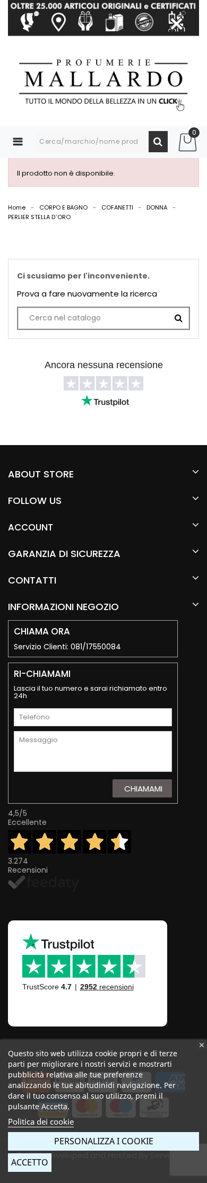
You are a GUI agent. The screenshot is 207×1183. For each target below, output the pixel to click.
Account (30, 527)
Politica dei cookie (41, 1121)
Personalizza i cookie (103, 1141)
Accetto (29, 1162)
